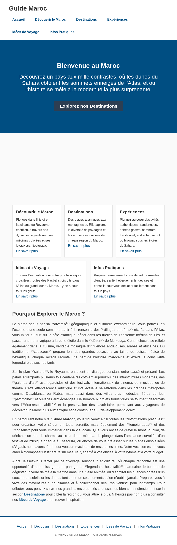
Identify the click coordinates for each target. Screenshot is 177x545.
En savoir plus (27, 251)
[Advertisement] (88, 171)
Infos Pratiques (62, 32)
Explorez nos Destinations (88, 106)
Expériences (117, 19)
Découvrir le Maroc (50, 19)
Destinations (86, 19)
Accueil (18, 19)
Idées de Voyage (25, 32)
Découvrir (41, 526)
